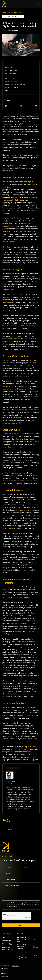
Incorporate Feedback (11, 87)
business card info (9, 691)
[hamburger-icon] (38, 4)
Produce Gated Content (12, 76)
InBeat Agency (7, 528)
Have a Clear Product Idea (12, 70)
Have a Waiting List (10, 73)
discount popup (13, 447)
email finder (28, 642)
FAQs (6, 90)
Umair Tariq (13, 31)
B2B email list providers (17, 373)
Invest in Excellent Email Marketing (15, 84)
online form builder (13, 339)
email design (25, 605)
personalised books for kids (12, 200)
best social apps (8, 386)
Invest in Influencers (11, 82)
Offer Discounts (9, 79)
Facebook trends (22, 510)
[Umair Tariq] (9, 775)
